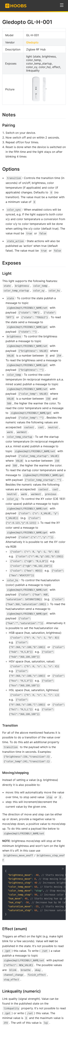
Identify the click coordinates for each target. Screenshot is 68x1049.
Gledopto (32, 42)
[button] (61, 5)
